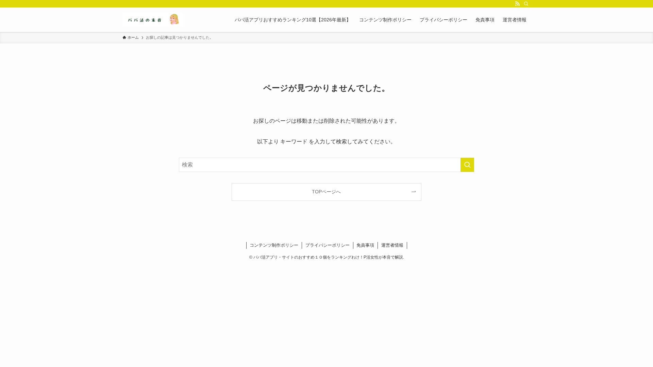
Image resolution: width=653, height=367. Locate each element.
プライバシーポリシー (327, 245)
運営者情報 (392, 245)
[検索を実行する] (467, 165)
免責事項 (365, 245)
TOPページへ (326, 191)
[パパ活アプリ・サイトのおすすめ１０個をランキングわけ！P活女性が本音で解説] (152, 20)
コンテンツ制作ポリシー (274, 245)
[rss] (517, 3)
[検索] (526, 3)
